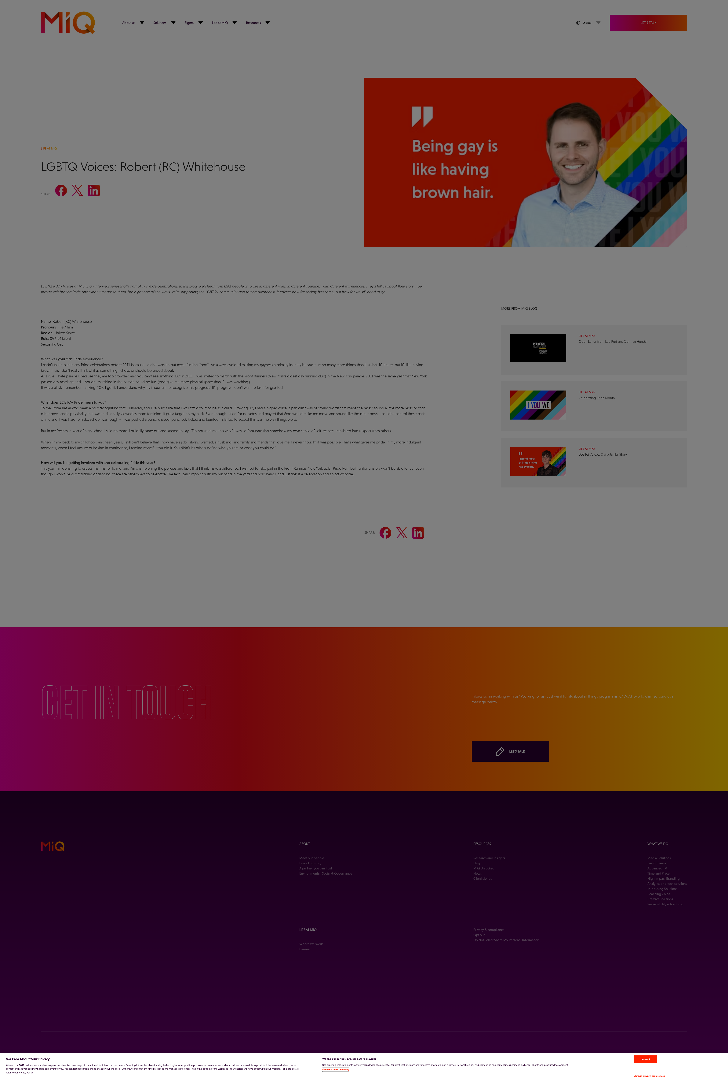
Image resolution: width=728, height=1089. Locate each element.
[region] (364, 1071)
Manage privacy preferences (649, 1076)
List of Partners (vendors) (335, 1069)
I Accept (645, 1059)
